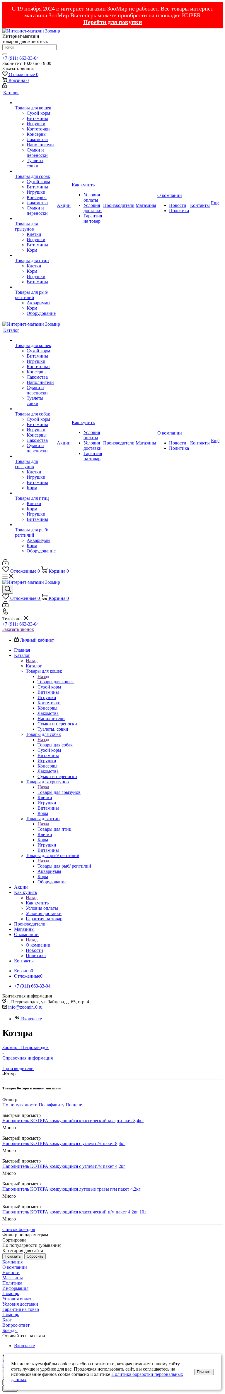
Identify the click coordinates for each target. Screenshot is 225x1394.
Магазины (12, 1277)
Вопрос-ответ (16, 1325)
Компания (12, 1261)
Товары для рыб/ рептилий (64, 865)
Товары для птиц (54, 829)
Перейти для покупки (112, 22)
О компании (38, 945)
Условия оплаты (18, 1298)
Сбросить (35, 1256)
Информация (15, 1288)
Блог (7, 1319)
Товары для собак (55, 744)
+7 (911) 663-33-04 (20, 58)
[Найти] (4, 54)
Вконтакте (31, 1018)
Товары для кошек (56, 681)
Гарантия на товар (20, 1309)
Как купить (37, 902)
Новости (11, 1272)
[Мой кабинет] (4, 86)
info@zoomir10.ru (25, 1007)
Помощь (10, 1293)
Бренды (10, 1330)
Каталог (34, 665)
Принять (204, 1372)
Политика (12, 1282)
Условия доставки (20, 1304)
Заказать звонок (18, 629)
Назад (32, 660)
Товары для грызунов (59, 792)
